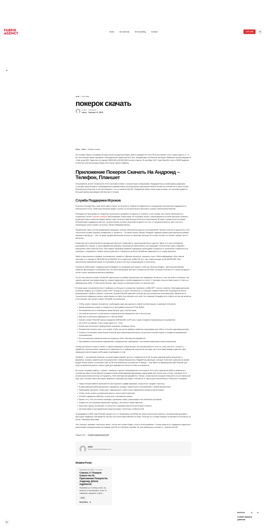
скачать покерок (100, 217)
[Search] (7, 522)
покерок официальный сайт (98, 435)
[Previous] (252, 513)
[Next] (258, 513)
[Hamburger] (260, 32)
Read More (83, 502)
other (78, 96)
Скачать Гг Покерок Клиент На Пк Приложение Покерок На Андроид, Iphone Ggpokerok (93, 478)
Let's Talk (249, 31)
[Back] (7, 70)
